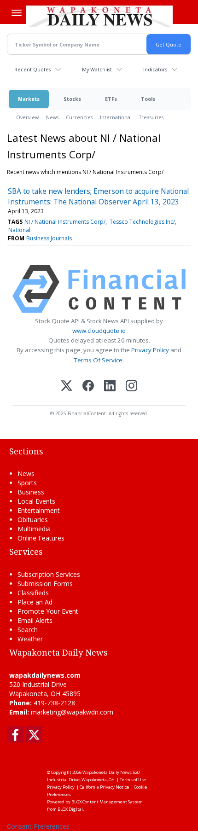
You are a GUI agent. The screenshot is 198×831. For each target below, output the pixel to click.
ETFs (111, 98)
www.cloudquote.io (99, 330)
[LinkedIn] (109, 386)
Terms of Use (133, 780)
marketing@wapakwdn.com (72, 712)
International (116, 117)
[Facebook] (88, 386)
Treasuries (151, 117)
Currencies (79, 117)
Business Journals (49, 238)
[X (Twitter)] (66, 386)
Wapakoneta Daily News (107, 772)
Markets (29, 98)
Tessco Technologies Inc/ (142, 222)
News (52, 117)
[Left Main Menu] (16, 13)
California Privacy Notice (104, 787)
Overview (27, 117)
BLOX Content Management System (107, 802)
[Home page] (99, 16)
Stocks (72, 98)
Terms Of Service (98, 360)
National (19, 230)
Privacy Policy (150, 350)
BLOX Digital (70, 809)
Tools (148, 98)
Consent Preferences (38, 826)
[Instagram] (131, 386)
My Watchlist (97, 69)
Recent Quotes (32, 69)
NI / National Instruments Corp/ (64, 222)
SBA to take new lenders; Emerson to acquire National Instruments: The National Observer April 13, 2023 (98, 196)
